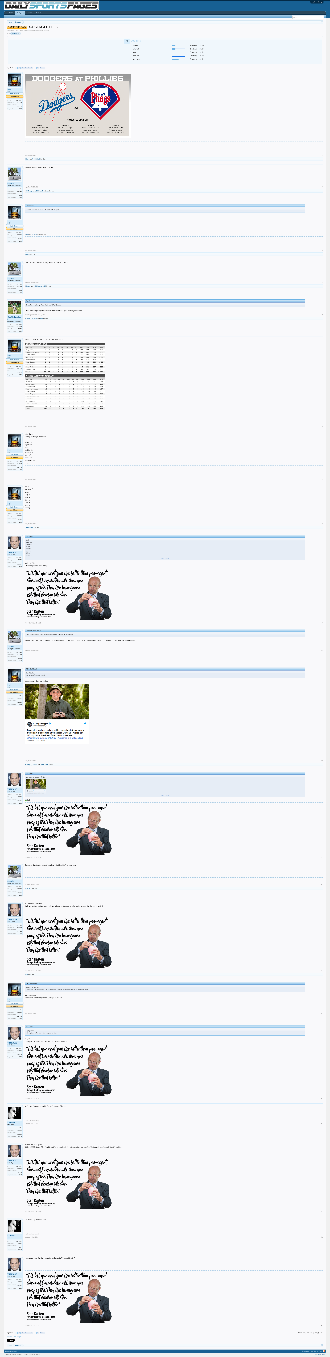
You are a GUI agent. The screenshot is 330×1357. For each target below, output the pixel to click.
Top (320, 1351)
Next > (42, 68)
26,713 (19, 191)
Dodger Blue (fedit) (11, 1351)
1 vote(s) (193, 45)
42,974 (19, 560)
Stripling (34, 234)
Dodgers (20, 13)
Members (39, 13)
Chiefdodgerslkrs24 (31, 191)
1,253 (20, 1136)
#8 (322, 524)
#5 (322, 315)
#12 (322, 857)
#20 (322, 1325)
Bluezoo (27, 286)
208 (20, 331)
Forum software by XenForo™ (22, 1354)
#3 (322, 250)
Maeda (27, 234)
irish (39, 30)
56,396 (19, 102)
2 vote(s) (193, 59)
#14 (322, 971)
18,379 (19, 326)
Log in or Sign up (317, 2)
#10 (322, 650)
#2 (322, 187)
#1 (322, 155)
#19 (322, 1237)
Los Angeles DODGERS (23, 30)
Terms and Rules (320, 1354)
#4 (322, 282)
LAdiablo (34, 764)
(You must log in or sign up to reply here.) (310, 1333)
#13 (322, 884)
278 (20, 109)
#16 (322, 1098)
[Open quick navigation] (322, 22)
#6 (322, 426)
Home (11, 13)
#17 (322, 1123)
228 (20, 197)
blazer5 (40, 191)
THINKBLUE (36, 159)
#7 (322, 479)
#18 (322, 1212)
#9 (322, 623)
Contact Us (305, 1351)
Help (311, 1351)
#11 (322, 761)
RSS (324, 1351)
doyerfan (10, 184)
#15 (322, 1013)
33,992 (19, 1130)
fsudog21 (28, 318)
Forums (29, 13)
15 (38, 68)
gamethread (16, 33)
